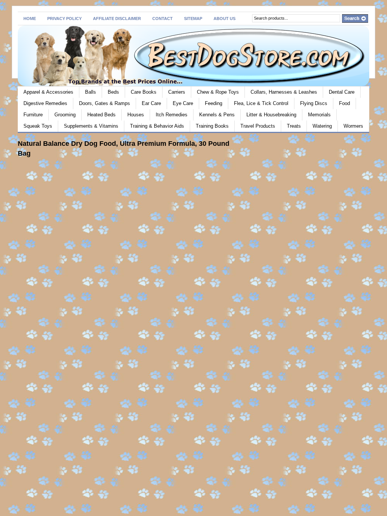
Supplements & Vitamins (91, 126)
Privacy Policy (64, 18)
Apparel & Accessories (48, 92)
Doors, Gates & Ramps (104, 103)
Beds (113, 92)
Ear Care (151, 103)
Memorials (319, 114)
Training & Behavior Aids (157, 126)
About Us (224, 18)
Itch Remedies (171, 114)
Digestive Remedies (45, 103)
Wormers (353, 126)
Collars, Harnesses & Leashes (284, 92)
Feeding (213, 103)
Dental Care (341, 92)
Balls (90, 92)
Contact (162, 18)
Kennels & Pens (217, 114)
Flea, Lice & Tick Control (261, 103)
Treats (294, 126)
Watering (322, 126)
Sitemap (193, 18)
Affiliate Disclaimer (117, 18)
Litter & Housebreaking (271, 114)
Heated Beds (101, 114)
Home (29, 18)
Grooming (65, 114)
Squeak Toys (37, 126)
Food (344, 103)
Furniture (33, 114)
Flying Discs (313, 103)
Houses (135, 114)
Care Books (143, 92)
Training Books (212, 126)
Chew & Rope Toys (218, 92)
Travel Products (257, 126)
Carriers (176, 92)
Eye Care (183, 103)
